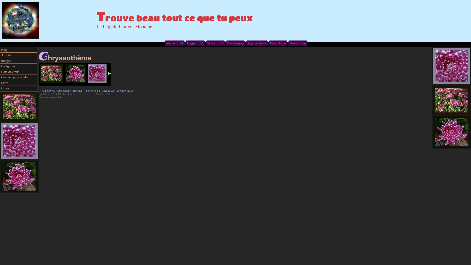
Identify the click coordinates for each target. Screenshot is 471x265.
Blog (4, 50)
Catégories (8, 66)
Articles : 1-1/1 (174, 43)
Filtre (4, 83)
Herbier (77, 90)
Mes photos (64, 90)
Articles (6, 55)
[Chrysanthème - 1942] (97, 73)
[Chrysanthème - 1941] (75, 73)
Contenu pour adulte (14, 77)
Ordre (5, 88)
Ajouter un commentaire (51, 97)
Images (6, 61)
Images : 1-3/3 (195, 43)
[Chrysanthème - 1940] (51, 73)
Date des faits (10, 72)
